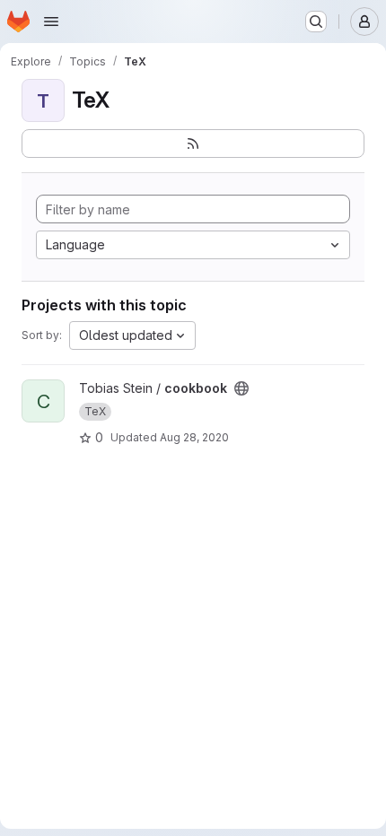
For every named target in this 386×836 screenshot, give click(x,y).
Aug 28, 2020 (194, 437)
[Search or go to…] (316, 21)
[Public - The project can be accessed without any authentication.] (241, 388)
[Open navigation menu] (51, 21)
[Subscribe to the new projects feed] (193, 143)
